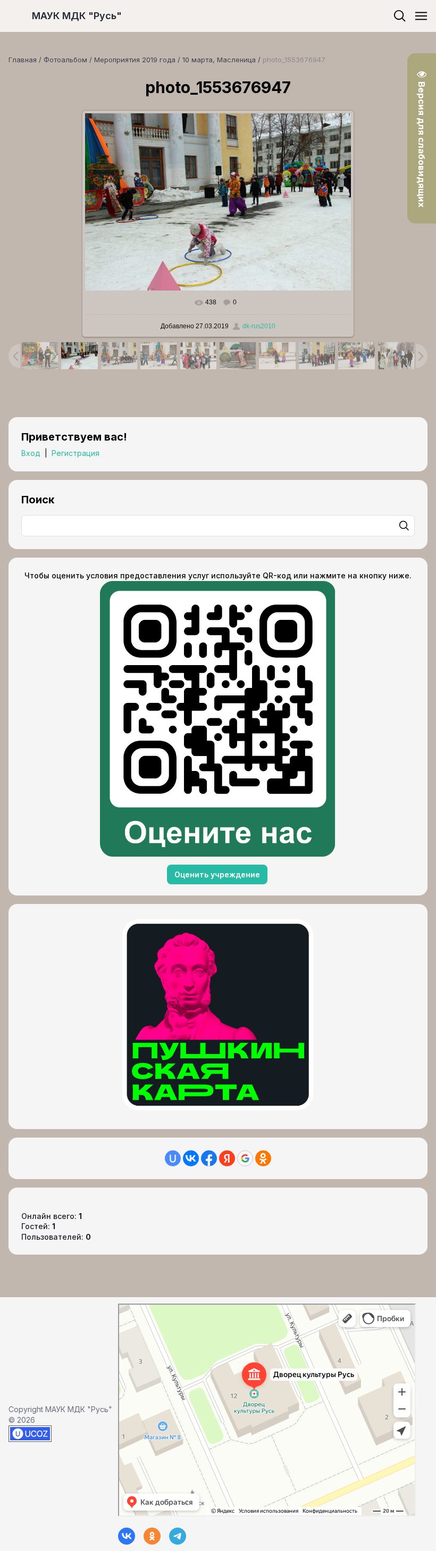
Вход (30, 453)
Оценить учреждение (217, 874)
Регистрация (75, 453)
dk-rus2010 (258, 326)
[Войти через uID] (173, 1158)
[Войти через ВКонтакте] (191, 1158)
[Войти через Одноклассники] (263, 1158)
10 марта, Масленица (219, 59)
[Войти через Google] (245, 1158)
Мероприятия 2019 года (134, 59)
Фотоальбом (65, 59)
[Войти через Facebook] (209, 1158)
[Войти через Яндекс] (227, 1158)
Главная (23, 59)
